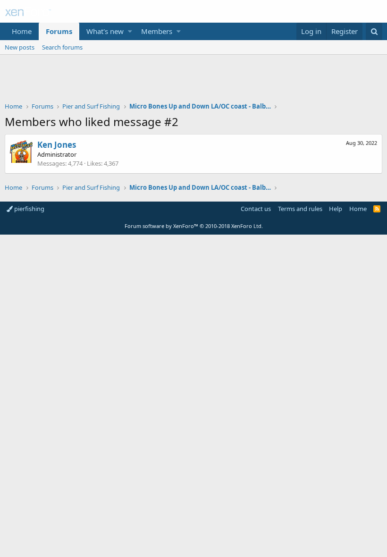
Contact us (256, 208)
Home (22, 31)
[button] (130, 31)
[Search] (374, 31)
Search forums (62, 47)
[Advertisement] (193, 80)
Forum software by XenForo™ (194, 225)
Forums (59, 31)
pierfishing (28, 208)
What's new (105, 31)
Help (335, 208)
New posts (19, 47)
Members (156, 31)
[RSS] (376, 208)
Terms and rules (300, 208)
